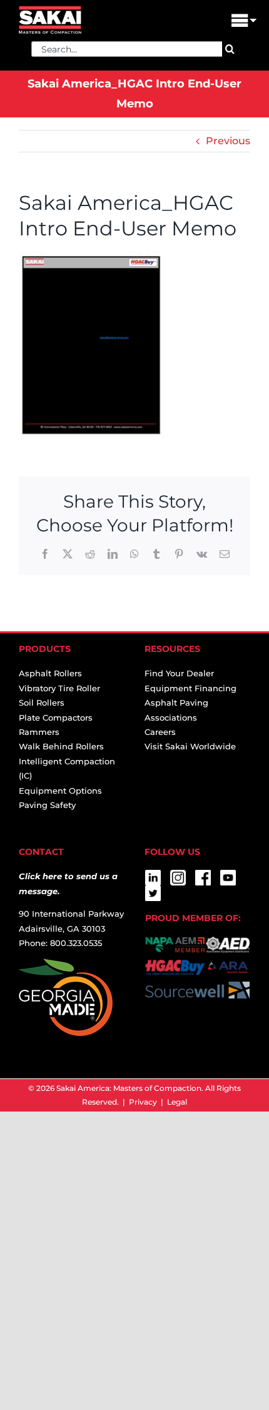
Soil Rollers (41, 702)
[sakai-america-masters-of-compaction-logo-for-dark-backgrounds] (50, 11)
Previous (228, 141)
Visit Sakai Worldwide (190, 746)
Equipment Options (60, 791)
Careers (160, 732)
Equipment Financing (190, 688)
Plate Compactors (56, 717)
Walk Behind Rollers (61, 746)
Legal (177, 1102)
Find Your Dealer (179, 673)
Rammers (39, 732)
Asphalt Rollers (50, 673)
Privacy (143, 1102)
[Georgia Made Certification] (66, 965)
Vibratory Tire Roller (59, 688)
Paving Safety (47, 805)
